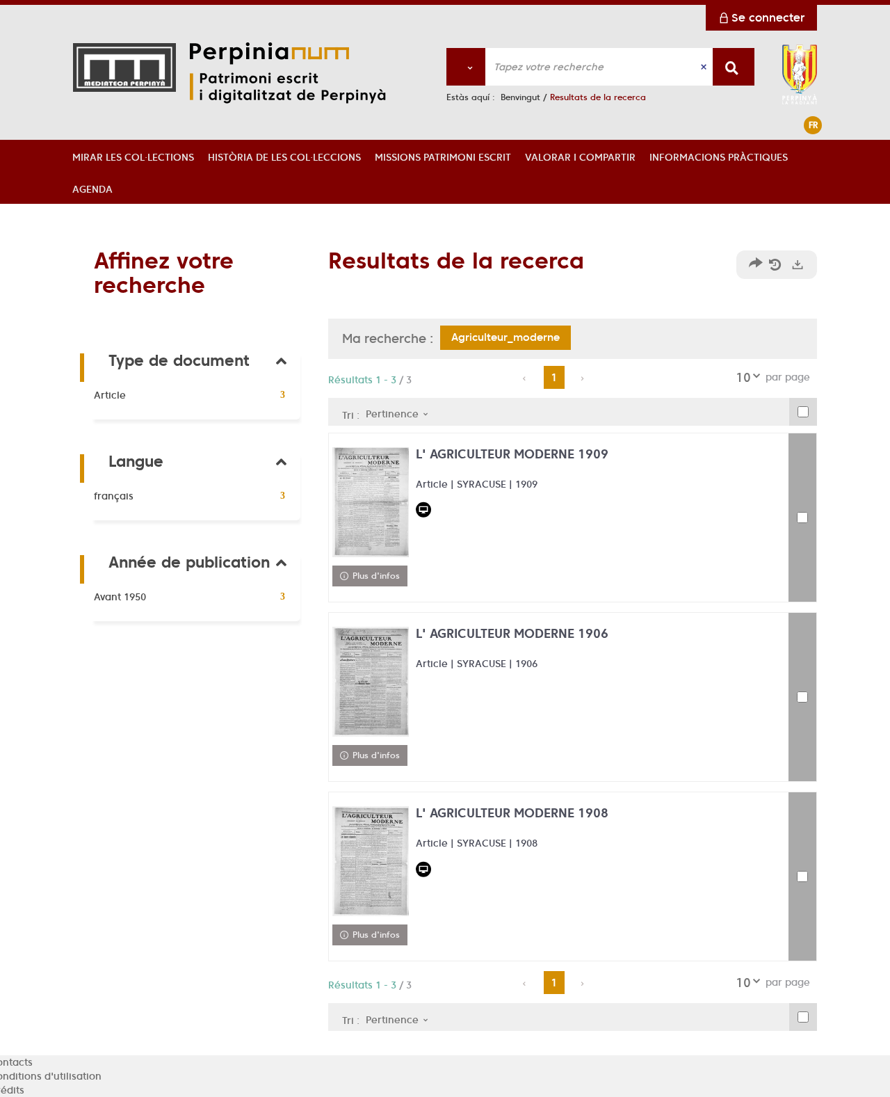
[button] (133, 156)
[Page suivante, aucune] (583, 378)
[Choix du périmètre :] (466, 67)
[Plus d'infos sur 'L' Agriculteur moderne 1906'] (370, 682)
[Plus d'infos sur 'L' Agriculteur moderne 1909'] (370, 502)
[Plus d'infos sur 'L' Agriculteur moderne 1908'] (370, 861)
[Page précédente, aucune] (525, 378)
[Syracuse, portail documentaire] (304, 73)
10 (743, 377)
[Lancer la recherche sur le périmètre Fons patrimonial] (733, 67)
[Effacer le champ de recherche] (705, 67)
